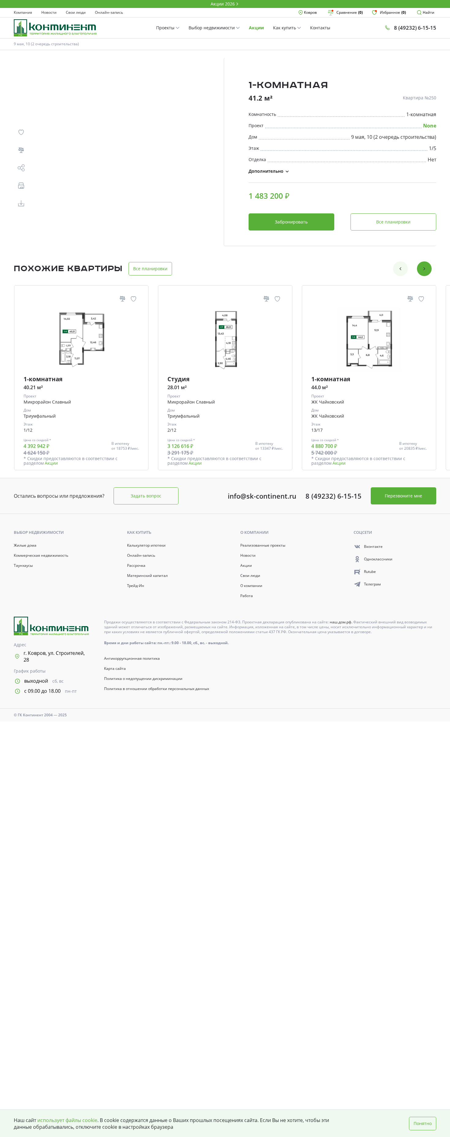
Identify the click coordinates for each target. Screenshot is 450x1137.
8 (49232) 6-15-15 (334, 496)
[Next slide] (424, 268)
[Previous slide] (400, 268)
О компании (251, 585)
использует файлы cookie (67, 1120)
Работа (246, 595)
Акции (256, 28)
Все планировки (393, 222)
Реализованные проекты (262, 545)
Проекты (166, 28)
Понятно (423, 1123)
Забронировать (291, 222)
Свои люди (76, 12)
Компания (23, 12)
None (429, 125)
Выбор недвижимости (212, 28)
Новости (49, 12)
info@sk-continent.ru (262, 496)
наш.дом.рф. (341, 622)
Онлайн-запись (109, 12)
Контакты (320, 28)
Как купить (285, 28)
